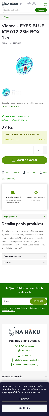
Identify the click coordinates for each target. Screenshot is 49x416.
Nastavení (24, 398)
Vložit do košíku (27, 160)
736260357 (27, 350)
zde (38, 392)
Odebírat (38, 301)
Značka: (8, 179)
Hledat (41, 10)
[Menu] (45, 3)
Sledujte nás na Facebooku (27, 360)
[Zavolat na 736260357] (29, 4)
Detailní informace (9, 106)
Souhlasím (24, 408)
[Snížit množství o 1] (45, 152)
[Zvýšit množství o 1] (45, 148)
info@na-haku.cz (26, 346)
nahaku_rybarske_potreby (27, 364)
